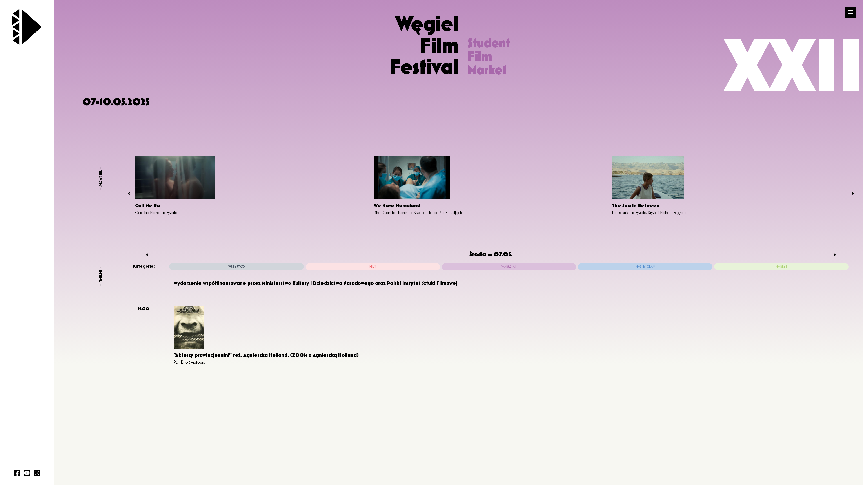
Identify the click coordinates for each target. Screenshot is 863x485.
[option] (252, 186)
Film (372, 267)
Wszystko (236, 267)
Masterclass (645, 267)
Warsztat (508, 267)
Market (781, 267)
